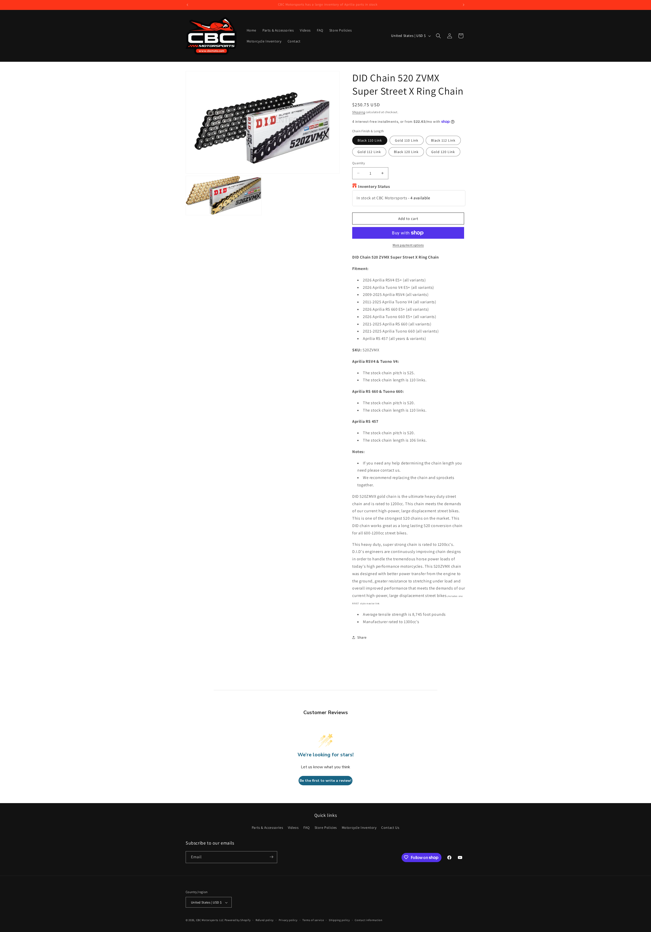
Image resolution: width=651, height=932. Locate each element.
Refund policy (265, 920)
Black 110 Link (370, 140)
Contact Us (390, 827)
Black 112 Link (443, 140)
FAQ (306, 827)
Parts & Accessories (267, 827)
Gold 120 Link (443, 151)
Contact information (368, 920)
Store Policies (326, 827)
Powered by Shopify (238, 920)
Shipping (358, 112)
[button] (438, 35)
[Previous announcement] (187, 5)
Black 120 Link (406, 151)
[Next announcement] (463, 5)
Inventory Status (374, 186)
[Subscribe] (271, 857)
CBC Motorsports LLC (210, 920)
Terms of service (313, 920)
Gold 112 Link (369, 151)
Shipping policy (339, 920)
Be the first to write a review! (325, 780)
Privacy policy (288, 920)
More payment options (408, 245)
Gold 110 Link (406, 140)
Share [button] (362, 637)
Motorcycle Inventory (359, 827)
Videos (293, 827)
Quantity (358, 163)
